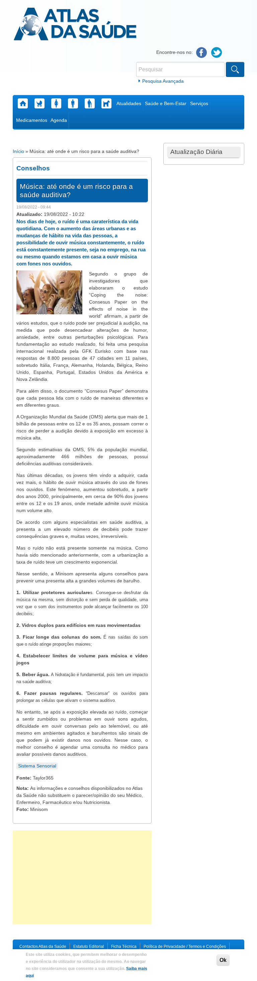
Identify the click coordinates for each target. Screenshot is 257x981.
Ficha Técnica (124, 946)
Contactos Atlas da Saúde (42, 946)
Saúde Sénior (89, 103)
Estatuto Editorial (88, 946)
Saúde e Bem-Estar (165, 103)
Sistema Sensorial (37, 765)
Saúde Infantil (39, 103)
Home (22, 103)
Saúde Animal (106, 103)
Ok (223, 960)
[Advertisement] (82, 877)
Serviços (199, 103)
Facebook (201, 53)
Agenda (59, 120)
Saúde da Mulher (56, 103)
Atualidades (128, 103)
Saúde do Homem (73, 103)
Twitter (217, 53)
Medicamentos (31, 120)
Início (18, 151)
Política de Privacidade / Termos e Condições (185, 946)
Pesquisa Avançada (163, 81)
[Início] (75, 25)
